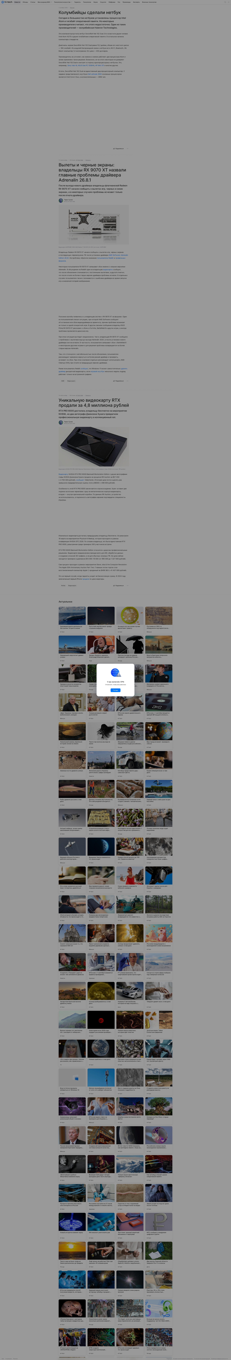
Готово (115, 690)
